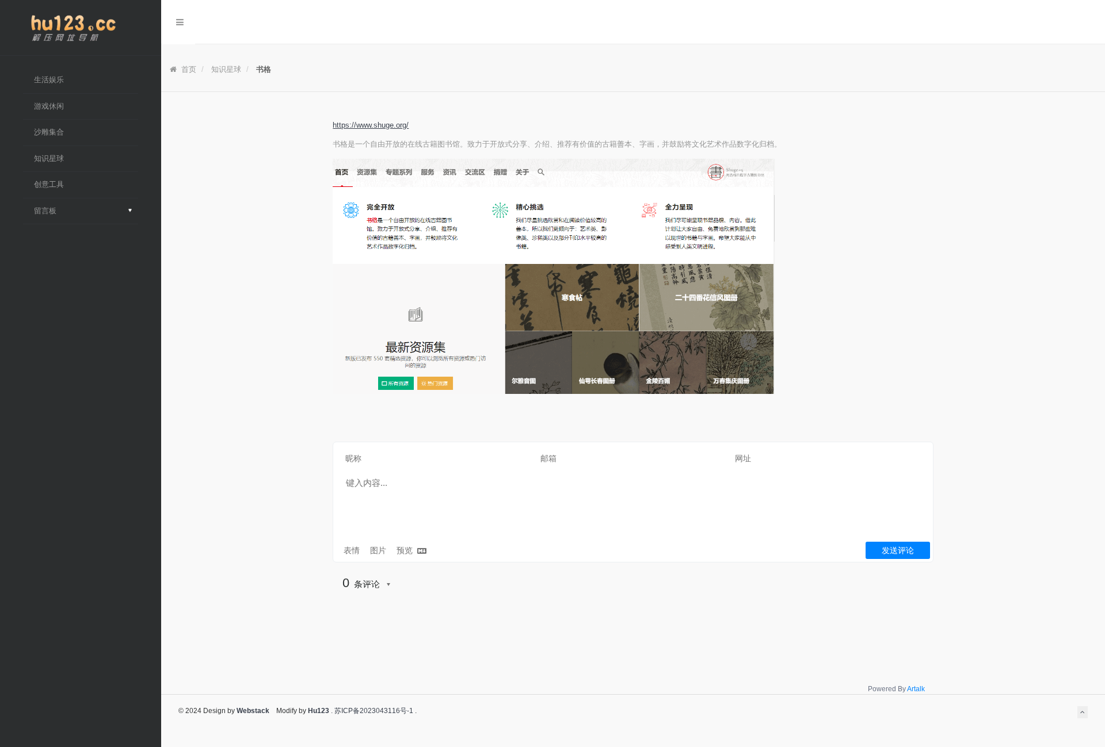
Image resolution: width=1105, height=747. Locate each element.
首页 (187, 69)
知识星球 (226, 69)
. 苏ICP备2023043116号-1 (371, 711)
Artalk (916, 689)
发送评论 (898, 550)
